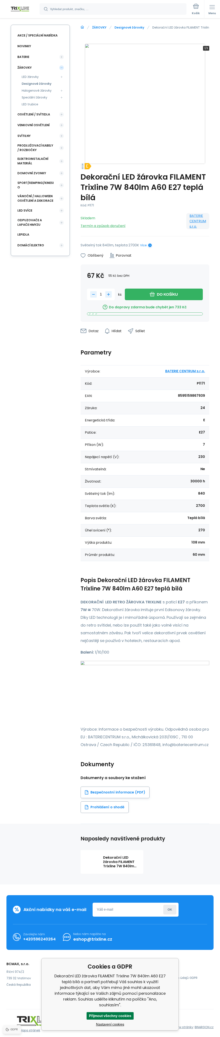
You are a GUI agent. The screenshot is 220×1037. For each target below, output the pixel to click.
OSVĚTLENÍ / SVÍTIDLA (33, 114)
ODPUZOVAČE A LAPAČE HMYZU (29, 222)
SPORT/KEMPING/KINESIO (35, 185)
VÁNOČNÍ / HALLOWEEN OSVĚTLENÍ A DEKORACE (35, 198)
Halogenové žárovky (37, 90)
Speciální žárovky (34, 97)
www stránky (183, 1027)
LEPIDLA (23, 234)
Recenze (157, 990)
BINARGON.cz (204, 1027)
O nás (155, 971)
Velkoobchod (161, 984)
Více (143, 245)
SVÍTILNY (24, 136)
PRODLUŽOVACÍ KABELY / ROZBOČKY (35, 147)
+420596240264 (39, 939)
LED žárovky (30, 77)
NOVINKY (24, 46)
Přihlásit (169, 909)
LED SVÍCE (24, 210)
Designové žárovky (129, 27)
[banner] (20, 9)
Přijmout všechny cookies (110, 1016)
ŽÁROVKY (99, 27)
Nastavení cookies (110, 1024)
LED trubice (30, 104)
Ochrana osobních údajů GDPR (174, 978)
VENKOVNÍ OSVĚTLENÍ (33, 125)
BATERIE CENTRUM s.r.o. (197, 221)
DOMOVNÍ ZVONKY (31, 173)
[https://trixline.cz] (82, 27)
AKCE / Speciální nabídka (37, 35)
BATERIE (23, 57)
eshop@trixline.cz (92, 939)
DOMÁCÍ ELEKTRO (30, 245)
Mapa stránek (30, 1030)
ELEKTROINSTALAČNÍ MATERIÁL (32, 161)
